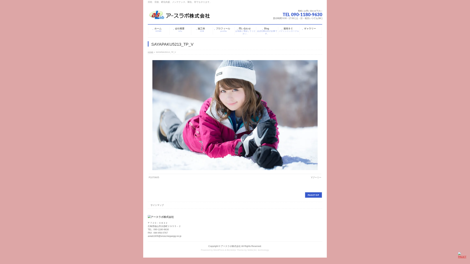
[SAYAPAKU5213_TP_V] (235, 115)
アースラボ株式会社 (231, 246)
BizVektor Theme (235, 250)
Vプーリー (316, 177)
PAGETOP (313, 195)
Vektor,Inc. (252, 250)
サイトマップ (157, 205)
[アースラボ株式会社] (180, 16)
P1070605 (154, 177)
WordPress (218, 250)
